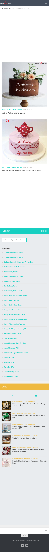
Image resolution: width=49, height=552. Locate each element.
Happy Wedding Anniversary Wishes (16, 329)
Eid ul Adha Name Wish (13, 113)
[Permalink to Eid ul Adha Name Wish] (24, 84)
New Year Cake (9, 357)
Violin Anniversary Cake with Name (24, 438)
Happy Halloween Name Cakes (14, 314)
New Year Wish (9, 362)
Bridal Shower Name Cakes (13, 276)
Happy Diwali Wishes (11, 300)
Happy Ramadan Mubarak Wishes (15, 319)
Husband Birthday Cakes (12, 333)
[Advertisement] (24, 37)
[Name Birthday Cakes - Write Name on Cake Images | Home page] (7, 3)
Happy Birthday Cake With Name (15, 295)
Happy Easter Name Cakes (13, 305)
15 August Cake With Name (13, 257)
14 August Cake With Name (13, 252)
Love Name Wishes (10, 338)
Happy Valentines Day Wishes (14, 324)
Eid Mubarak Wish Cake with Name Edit (21, 170)
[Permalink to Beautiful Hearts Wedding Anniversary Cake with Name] (6, 462)
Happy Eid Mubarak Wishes (12, 109)
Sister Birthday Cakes (11, 372)
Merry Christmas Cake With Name (15, 343)
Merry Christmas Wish (11, 348)
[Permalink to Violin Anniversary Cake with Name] (6, 439)
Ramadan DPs (9, 367)
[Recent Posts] (13, 396)
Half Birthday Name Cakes (13, 291)
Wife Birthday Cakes (11, 376)
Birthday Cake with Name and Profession (18, 262)
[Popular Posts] (35, 396)
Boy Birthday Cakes (11, 272)
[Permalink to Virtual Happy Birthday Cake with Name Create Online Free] (6, 428)
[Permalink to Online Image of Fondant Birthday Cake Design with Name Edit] (6, 405)
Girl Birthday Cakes (10, 286)
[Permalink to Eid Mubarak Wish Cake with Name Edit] (24, 141)
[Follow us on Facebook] (42, 231)
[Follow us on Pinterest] (46, 231)
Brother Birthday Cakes (12, 281)
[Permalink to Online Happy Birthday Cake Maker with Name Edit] (6, 416)
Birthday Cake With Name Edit (14, 267)
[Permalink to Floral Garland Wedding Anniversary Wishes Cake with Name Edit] (6, 450)
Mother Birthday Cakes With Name (16, 353)
